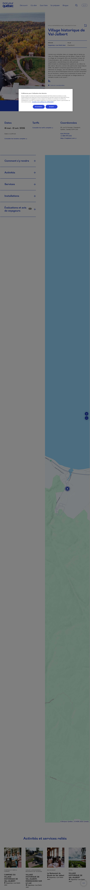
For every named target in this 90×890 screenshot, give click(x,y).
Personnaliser (38, 106)
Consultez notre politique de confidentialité (43, 102)
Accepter (51, 106)
